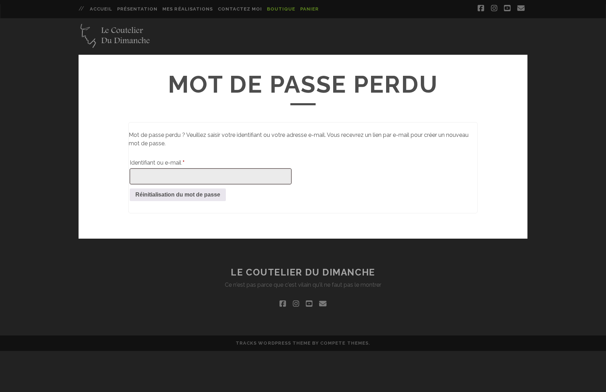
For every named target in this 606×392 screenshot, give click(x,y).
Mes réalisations (187, 9)
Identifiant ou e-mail (171, 162)
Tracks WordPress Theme (273, 343)
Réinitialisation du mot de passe (177, 195)
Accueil (101, 9)
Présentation (137, 9)
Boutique (281, 9)
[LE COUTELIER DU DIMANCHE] (115, 46)
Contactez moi (240, 9)
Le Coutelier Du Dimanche (303, 272)
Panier (309, 9)
